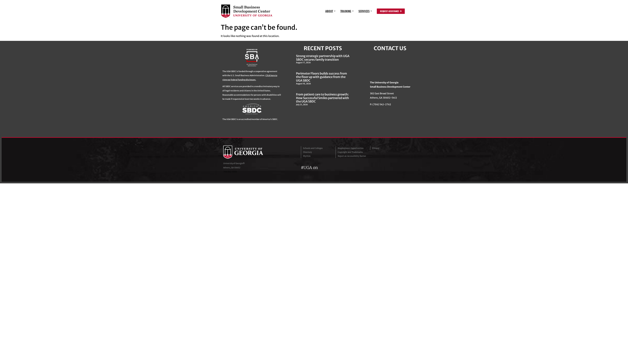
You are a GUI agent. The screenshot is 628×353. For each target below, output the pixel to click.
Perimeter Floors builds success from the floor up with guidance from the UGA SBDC (321, 77)
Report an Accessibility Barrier (352, 156)
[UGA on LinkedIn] (344, 167)
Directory (307, 152)
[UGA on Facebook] (322, 167)
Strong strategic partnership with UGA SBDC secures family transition (322, 57)
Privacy (375, 148)
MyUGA (306, 156)
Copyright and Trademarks (350, 152)
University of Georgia (247, 152)
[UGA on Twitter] (328, 167)
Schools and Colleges (313, 148)
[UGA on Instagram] (334, 167)
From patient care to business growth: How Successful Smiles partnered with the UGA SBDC (322, 97)
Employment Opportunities (351, 148)
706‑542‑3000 (230, 171)
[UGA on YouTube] (339, 167)
